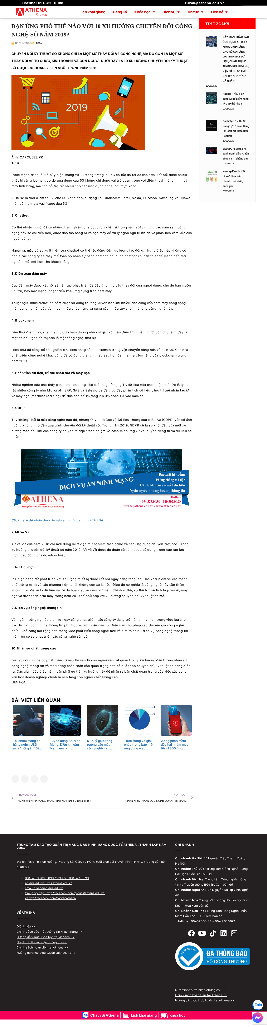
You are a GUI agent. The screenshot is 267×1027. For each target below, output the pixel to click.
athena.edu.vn (34, 883)
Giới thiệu (24, 926)
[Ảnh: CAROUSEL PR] (78, 112)
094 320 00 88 (35, 878)
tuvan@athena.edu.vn (204, 3)
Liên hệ (217, 11)
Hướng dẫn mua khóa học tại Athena (44, 937)
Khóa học (142, 11)
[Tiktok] (213, 933)
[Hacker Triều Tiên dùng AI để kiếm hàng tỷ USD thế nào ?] (211, 98)
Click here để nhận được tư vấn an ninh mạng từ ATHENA (57, 520)
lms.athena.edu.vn (59, 883)
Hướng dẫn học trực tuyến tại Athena (44, 953)
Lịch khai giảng (92, 11)
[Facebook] (191, 933)
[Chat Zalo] (257, 1005)
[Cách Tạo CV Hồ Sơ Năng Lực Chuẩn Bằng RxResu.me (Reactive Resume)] (211, 125)
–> (33, 926)
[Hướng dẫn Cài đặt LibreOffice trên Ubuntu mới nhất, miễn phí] (211, 176)
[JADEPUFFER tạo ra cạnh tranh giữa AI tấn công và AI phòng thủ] (211, 150)
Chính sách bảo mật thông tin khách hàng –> (49, 932)
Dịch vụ (168, 11)
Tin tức (193, 11)
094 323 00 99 (79, 878)
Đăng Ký (120, 11)
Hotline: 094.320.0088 (43, 3)
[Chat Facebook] (257, 1017)
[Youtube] (202, 933)
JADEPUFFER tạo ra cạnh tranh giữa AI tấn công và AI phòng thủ (236, 153)
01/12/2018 (23, 43)
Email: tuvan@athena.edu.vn (44, 888)
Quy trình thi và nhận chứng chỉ (40, 942)
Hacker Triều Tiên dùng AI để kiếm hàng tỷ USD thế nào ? (235, 98)
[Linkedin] (223, 933)
